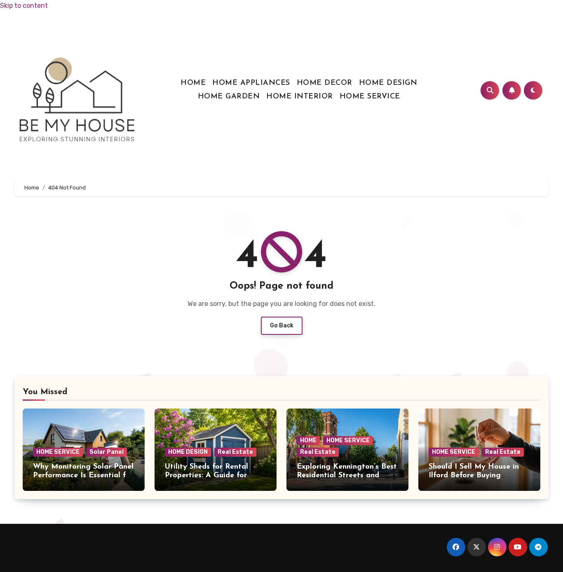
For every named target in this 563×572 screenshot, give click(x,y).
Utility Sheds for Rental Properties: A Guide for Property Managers (206, 475)
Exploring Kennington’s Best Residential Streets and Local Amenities (347, 475)
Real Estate (235, 451)
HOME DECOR (324, 83)
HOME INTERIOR (299, 96)
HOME (193, 83)
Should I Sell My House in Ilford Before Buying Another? (474, 475)
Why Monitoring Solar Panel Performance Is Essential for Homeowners (83, 475)
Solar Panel (106, 451)
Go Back (281, 325)
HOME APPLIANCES (251, 83)
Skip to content (24, 5)
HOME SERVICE (370, 96)
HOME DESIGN (388, 83)
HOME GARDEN (229, 96)
